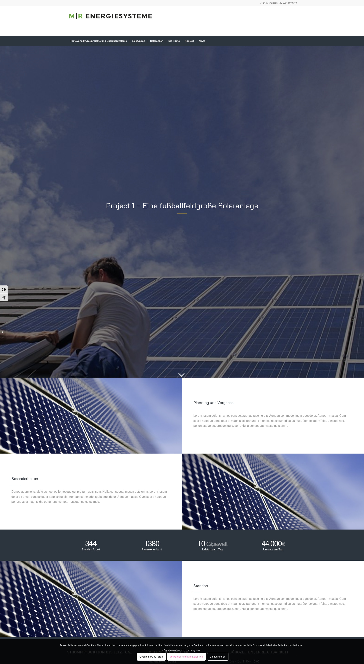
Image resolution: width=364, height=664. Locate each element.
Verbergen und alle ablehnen (186, 656)
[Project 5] (3, 332)
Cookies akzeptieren (151, 656)
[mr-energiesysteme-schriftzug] (111, 23)
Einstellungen (218, 656)
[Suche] (294, 41)
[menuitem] (98, 41)
